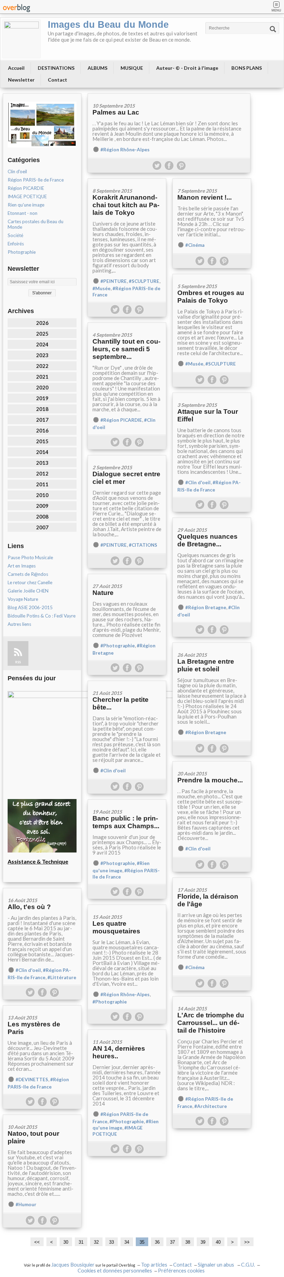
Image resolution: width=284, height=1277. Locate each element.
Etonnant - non (22, 213)
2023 (42, 355)
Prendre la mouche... (210, 780)
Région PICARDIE (26, 188)
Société (15, 235)
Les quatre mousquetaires (116, 927)
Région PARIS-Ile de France (36, 180)
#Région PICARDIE (121, 420)
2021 (42, 376)
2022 (42, 366)
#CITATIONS (143, 545)
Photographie (22, 252)
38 (187, 1242)
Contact (57, 80)
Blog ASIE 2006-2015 (30, 607)
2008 (42, 516)
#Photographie (117, 645)
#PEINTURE (113, 281)
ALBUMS (97, 68)
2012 (42, 473)
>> (247, 1242)
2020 (42, 387)
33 (111, 1242)
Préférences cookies (181, 1271)
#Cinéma (194, 245)
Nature (103, 592)
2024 (42, 344)
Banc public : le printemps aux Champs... (125, 822)
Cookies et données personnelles (115, 1271)
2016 (42, 430)
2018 (42, 409)
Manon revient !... (204, 197)
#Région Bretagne (205, 607)
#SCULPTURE (144, 281)
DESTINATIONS (56, 68)
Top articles (154, 1265)
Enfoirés (16, 243)
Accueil (16, 68)
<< (37, 1242)
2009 (42, 506)
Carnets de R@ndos (28, 574)
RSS (18, 662)
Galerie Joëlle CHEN (28, 591)
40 (218, 1242)
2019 (42, 398)
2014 (42, 452)
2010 (42, 495)
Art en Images (22, 566)
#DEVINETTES (32, 1079)
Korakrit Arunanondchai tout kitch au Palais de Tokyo (125, 205)
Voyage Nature (23, 599)
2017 (42, 420)
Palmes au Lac (115, 112)
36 (157, 1242)
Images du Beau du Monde (108, 24)
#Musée (101, 288)
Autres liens (19, 624)
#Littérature (61, 977)
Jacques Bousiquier (73, 1265)
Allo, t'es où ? (29, 906)
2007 (42, 527)
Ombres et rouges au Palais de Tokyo (210, 296)
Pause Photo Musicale (30, 557)
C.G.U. (248, 1265)
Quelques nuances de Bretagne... (207, 540)
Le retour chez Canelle (30, 582)
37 (172, 1242)
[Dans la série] (127, 683)
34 (126, 1242)
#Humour (26, 1204)
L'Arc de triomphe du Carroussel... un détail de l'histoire (210, 1022)
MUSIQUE (132, 68)
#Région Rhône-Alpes (125, 149)
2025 (42, 333)
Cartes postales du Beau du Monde (35, 224)
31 (81, 1242)
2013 (42, 463)
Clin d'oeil (17, 171)
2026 (42, 323)
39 (203, 1242)
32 (96, 1242)
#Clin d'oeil (198, 482)
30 (65, 1242)
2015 (42, 441)
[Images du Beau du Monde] (21, 38)
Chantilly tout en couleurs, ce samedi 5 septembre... (126, 349)
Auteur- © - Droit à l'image (187, 68)
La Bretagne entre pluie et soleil (205, 665)
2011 (42, 484)
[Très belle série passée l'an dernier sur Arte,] (212, 181)
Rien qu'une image (26, 205)
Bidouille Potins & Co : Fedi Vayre (42, 616)
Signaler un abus (216, 1265)
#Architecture (210, 1106)
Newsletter (21, 80)
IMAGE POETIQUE (27, 196)
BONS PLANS (246, 68)
